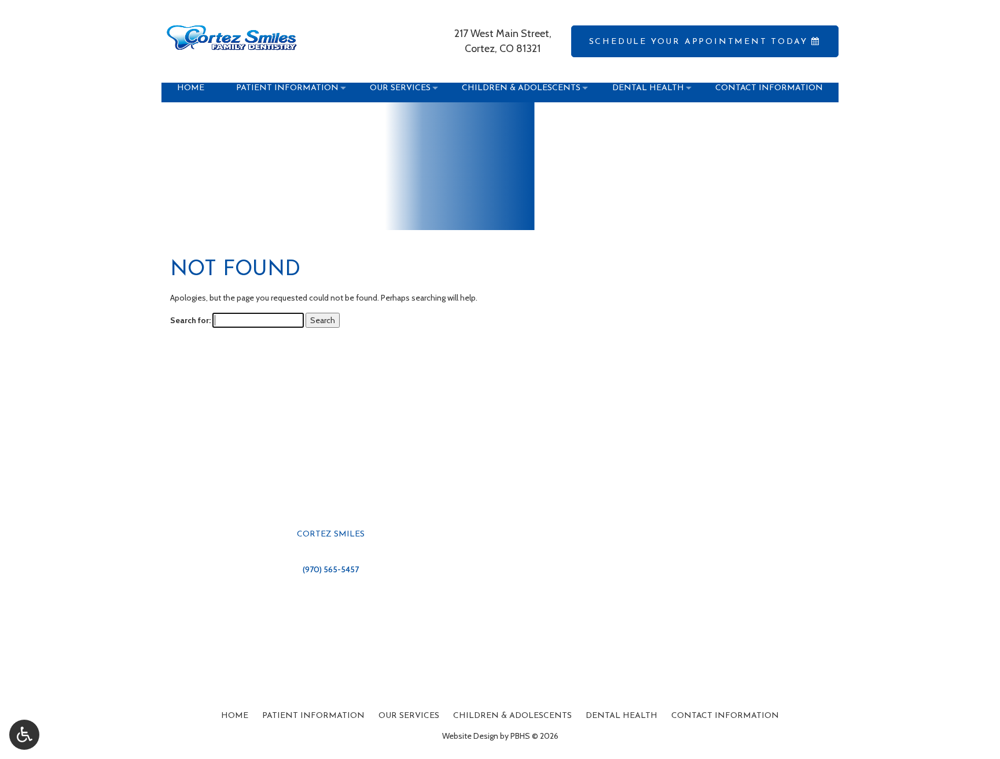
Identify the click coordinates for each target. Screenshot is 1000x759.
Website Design (470, 736)
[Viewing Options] (24, 734)
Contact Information (725, 716)
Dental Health (621, 716)
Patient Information (313, 716)
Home (234, 716)
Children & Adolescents (512, 716)
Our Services (408, 716)
